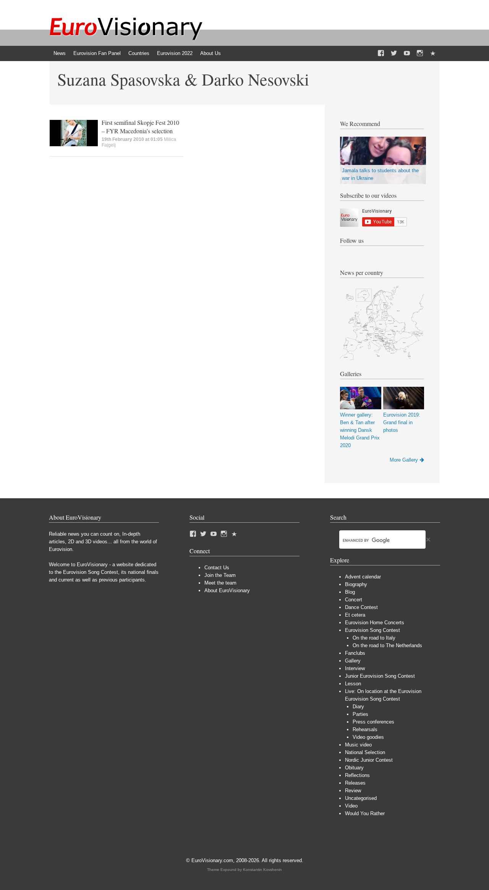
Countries (138, 53)
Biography (356, 584)
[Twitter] (393, 53)
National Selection (365, 752)
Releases (355, 783)
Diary (358, 706)
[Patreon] (432, 53)
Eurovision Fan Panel (97, 53)
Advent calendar (363, 577)
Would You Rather (365, 813)
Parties (360, 714)
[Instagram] (419, 53)
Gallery (353, 661)
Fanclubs (355, 653)
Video (351, 806)
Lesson (353, 683)
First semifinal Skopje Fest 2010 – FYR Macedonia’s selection (140, 126)
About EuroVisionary (227, 590)
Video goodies (368, 737)
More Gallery (404, 460)
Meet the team (220, 583)
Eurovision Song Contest (372, 630)
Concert (353, 599)
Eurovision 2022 (175, 53)
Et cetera (355, 615)
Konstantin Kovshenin (262, 869)
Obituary (354, 767)
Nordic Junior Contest (369, 760)
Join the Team (220, 575)
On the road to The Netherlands (387, 645)
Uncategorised (361, 798)
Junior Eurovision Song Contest (380, 676)
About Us (210, 53)
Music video (358, 745)
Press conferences (373, 722)
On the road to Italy (374, 638)
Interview (355, 668)
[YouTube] (406, 53)
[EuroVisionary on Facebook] (380, 53)
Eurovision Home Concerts (374, 622)
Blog (350, 592)
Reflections (357, 775)
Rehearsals (365, 729)
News (59, 53)
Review (353, 790)
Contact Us (216, 567)
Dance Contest (361, 607)
